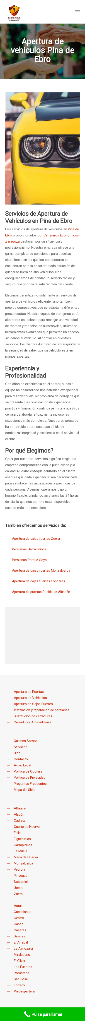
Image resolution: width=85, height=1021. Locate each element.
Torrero (19, 985)
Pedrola (19, 869)
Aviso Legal (22, 765)
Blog (17, 753)
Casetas (20, 930)
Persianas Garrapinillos (29, 549)
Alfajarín (20, 808)
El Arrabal (21, 942)
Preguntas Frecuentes (30, 784)
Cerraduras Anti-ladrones (32, 722)
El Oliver (19, 961)
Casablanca (22, 912)
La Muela (20, 851)
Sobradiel (21, 882)
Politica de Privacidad (29, 777)
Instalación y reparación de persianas (41, 710)
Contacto (21, 759)
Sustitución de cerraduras (33, 716)
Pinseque (20, 876)
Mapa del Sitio (24, 790)
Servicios (20, 747)
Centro (19, 918)
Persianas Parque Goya (29, 560)
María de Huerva (26, 857)
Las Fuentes (23, 967)
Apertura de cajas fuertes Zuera (36, 539)
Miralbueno (22, 955)
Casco (19, 924)
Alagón (19, 814)
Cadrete (20, 821)
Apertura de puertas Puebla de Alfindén (41, 592)
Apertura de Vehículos (30, 698)
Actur (18, 906)
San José (21, 979)
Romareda (21, 973)
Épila (17, 833)
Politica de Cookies (28, 771)
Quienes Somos (26, 741)
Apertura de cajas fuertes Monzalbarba (41, 570)
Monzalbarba (23, 863)
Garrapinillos (23, 845)
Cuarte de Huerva (27, 827)
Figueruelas (22, 839)
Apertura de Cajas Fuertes (33, 704)
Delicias (19, 936)
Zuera (18, 894)
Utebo (18, 888)
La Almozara (23, 948)
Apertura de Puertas (29, 692)
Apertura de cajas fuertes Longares (38, 581)
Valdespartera (24, 991)
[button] (77, 12)
